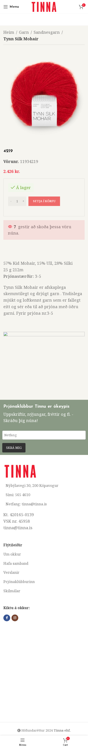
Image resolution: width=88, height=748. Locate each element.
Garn (24, 32)
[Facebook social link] (6, 618)
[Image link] (20, 470)
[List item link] (44, 554)
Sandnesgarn (47, 32)
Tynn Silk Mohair (21, 38)
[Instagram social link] (15, 618)
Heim (8, 32)
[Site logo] (44, 6)
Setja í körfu (44, 201)
